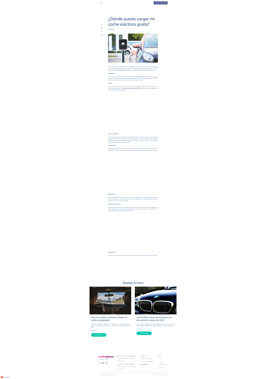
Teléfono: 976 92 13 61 (160, 3)
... (94, 327)
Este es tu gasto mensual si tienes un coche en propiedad (109, 319)
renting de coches (167, 324)
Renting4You (111, 29)
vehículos (154, 68)
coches (111, 66)
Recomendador (162, 364)
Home (160, 358)
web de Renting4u (136, 148)
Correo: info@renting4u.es (147, 361)
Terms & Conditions (155, 374)
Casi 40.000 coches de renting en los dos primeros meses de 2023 (154, 319)
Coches (161, 361)
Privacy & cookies (164, 374)
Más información (98, 335)
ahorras (140, 138)
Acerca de (161, 367)
